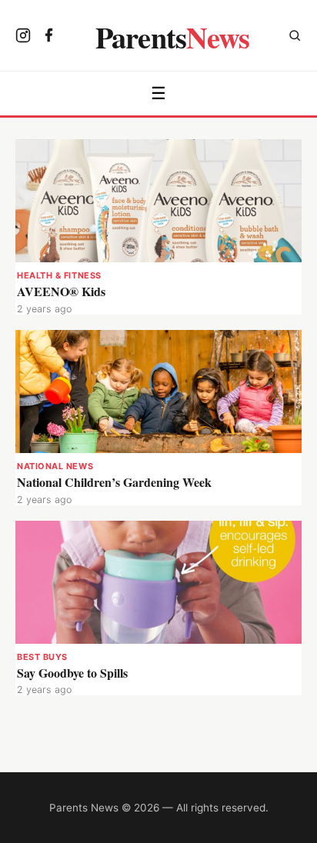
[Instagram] (23, 37)
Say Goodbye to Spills (72, 672)
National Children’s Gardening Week (114, 482)
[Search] (295, 37)
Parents (172, 36)
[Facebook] (49, 37)
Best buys (42, 656)
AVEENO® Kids (61, 291)
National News (55, 466)
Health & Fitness (59, 275)
